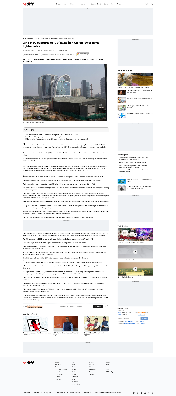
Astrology (75, 381)
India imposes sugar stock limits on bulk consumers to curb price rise (133, 166)
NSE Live (91, 367)
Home (58, 4)
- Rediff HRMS (59, 374)
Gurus (106, 4)
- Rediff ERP (58, 379)
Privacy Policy (47, 392)
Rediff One (58, 367)
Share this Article (67, 54)
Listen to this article (32, 54)
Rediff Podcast (76, 384)
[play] (135, 235)
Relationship (109, 372)
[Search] (146, 4)
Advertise (36, 392)
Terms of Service (60, 392)
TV (112, 4)
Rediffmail (58, 364)
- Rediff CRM (58, 376)
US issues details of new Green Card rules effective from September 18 (133, 158)
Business (30, 38)
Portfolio (91, 374)
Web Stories (123, 226)
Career (108, 369)
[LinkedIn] (152, 393)
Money (83, 4)
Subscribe (98, 306)
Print (108, 306)
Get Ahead (75, 376)
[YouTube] (149, 393)
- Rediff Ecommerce (60, 372)
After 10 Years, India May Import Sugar (132, 162)
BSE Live (91, 364)
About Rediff (26, 392)
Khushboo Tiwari (29, 50)
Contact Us (87, 392)
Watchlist (91, 372)
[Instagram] (145, 393)
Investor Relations (75, 392)
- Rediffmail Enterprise (61, 369)
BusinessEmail (96, 4)
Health (108, 364)
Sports (74, 372)
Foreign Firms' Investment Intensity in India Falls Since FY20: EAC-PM (135, 171)
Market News (92, 369)
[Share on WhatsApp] (134, 393)
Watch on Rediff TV (50, 54)
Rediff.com (103, 392)
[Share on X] (138, 393)
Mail (65, 4)
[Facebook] (141, 393)
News (72, 4)
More (119, 4)
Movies (74, 369)
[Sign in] (151, 4)
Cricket (74, 374)
